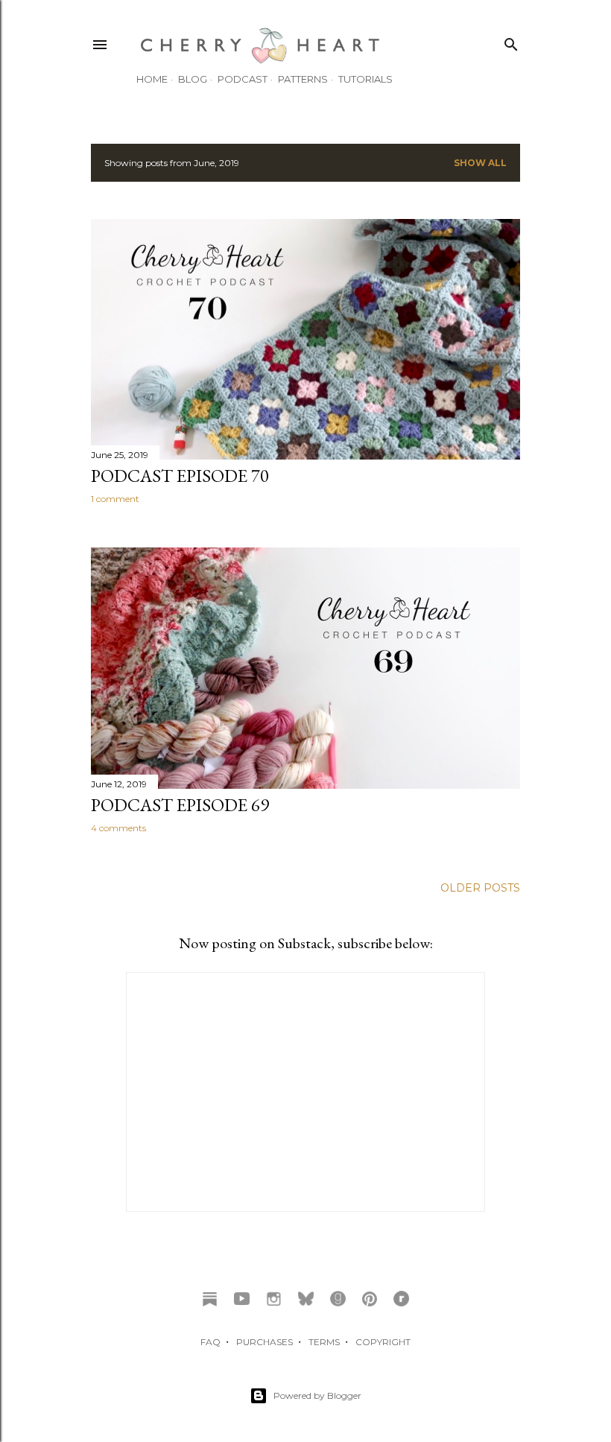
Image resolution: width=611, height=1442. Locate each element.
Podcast (242, 79)
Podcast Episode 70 (180, 475)
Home (152, 79)
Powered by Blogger (317, 1395)
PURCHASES (264, 1341)
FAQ (210, 1341)
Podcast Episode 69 (180, 804)
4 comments (118, 827)
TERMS (324, 1341)
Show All (480, 162)
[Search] (511, 41)
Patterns (303, 79)
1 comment (115, 498)
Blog (192, 79)
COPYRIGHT (383, 1341)
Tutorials (365, 79)
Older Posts (480, 888)
